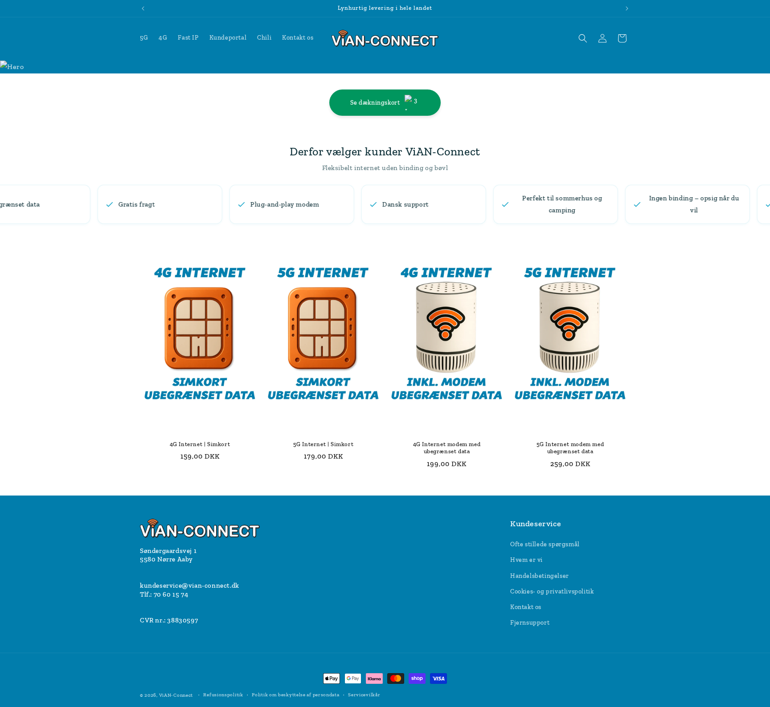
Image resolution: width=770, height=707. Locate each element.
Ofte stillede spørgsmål (545, 544)
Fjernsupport (529, 622)
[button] (583, 38)
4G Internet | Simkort (200, 443)
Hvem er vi (526, 560)
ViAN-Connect (176, 695)
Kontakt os (525, 607)
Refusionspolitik (223, 695)
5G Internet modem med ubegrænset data (570, 447)
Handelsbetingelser (539, 576)
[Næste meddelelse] (627, 8)
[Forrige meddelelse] (143, 8)
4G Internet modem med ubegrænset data (447, 447)
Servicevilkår (364, 695)
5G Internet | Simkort (323, 443)
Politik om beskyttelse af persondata (295, 695)
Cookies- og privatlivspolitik (552, 591)
